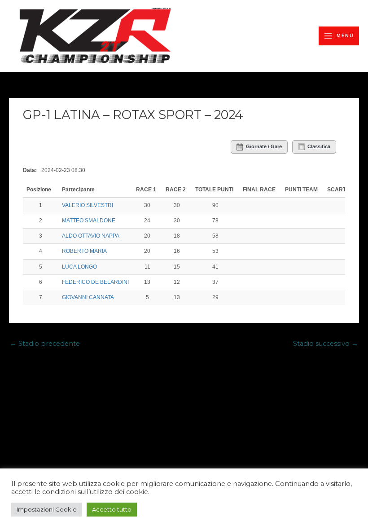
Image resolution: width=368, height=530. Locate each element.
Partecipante (79, 189)
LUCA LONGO (79, 267)
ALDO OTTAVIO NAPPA (90, 236)
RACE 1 (146, 189)
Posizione (39, 189)
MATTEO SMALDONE (88, 220)
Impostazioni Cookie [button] (47, 509)
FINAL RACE (259, 189)
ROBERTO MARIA (84, 251)
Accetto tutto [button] (111, 509)
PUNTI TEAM (301, 189)
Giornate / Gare (264, 146)
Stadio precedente (45, 344)
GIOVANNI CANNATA (88, 297)
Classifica (318, 146)
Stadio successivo (325, 344)
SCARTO (338, 189)
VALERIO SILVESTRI (87, 205)
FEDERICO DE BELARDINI (95, 282)
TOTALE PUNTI (214, 189)
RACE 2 (176, 189)
